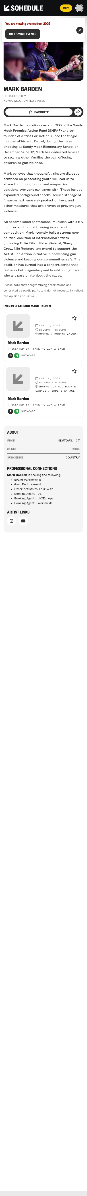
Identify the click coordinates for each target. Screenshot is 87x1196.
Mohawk (43, 334)
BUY (66, 8)
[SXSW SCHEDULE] (23, 8)
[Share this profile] (78, 112)
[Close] (79, 30)
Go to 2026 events (22, 34)
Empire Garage (63, 391)
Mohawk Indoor (66, 334)
